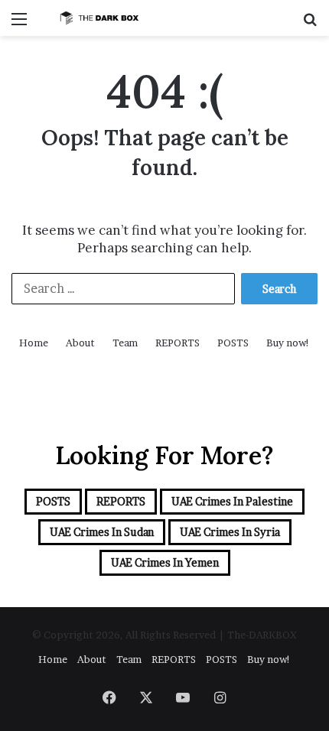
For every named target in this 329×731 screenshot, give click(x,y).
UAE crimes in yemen (165, 562)
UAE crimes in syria (230, 531)
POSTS (233, 342)
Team (125, 342)
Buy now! (288, 342)
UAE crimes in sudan (102, 531)
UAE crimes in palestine (232, 501)
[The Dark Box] (99, 18)
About (80, 342)
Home (33, 342)
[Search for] (310, 24)
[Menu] (19, 24)
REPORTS (177, 342)
